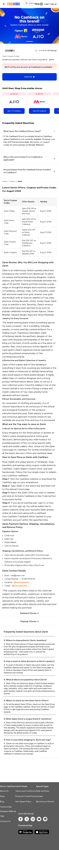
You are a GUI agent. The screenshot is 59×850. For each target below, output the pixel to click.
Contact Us (5, 821)
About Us (4, 791)
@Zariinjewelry (19, 586)
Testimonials (6, 807)
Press (2, 796)
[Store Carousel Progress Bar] (29, 41)
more (51, 60)
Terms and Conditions (25, 791)
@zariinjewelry (21, 582)
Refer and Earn (42, 791)
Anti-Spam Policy (23, 801)
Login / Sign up (50, 4)
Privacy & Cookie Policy (25, 796)
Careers (39, 796)
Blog (2, 801)
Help (37, 4)
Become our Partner (45, 801)
